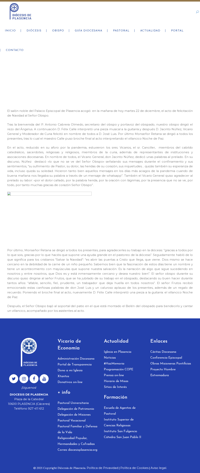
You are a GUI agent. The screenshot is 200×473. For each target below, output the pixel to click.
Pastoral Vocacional (72, 420)
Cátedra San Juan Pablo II (122, 437)
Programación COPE (118, 369)
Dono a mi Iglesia (70, 370)
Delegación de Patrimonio (76, 409)
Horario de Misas (116, 381)
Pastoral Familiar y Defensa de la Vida (77, 429)
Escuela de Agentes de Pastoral (120, 410)
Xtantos (63, 376)
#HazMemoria (114, 363)
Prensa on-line (114, 375)
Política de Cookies (134, 468)
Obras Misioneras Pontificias (170, 363)
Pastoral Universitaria (73, 403)
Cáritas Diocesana (163, 352)
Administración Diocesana (76, 358)
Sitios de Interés (115, 387)
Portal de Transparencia (75, 364)
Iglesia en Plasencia (117, 352)
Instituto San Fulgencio (120, 431)
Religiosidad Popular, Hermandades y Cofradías (76, 441)
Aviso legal (158, 468)
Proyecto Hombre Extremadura (163, 372)
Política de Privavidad (102, 468)
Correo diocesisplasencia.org (77, 450)
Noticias (110, 357)
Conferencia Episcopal (166, 357)
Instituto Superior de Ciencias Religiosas (119, 422)
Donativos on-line (70, 382)
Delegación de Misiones (74, 414)
